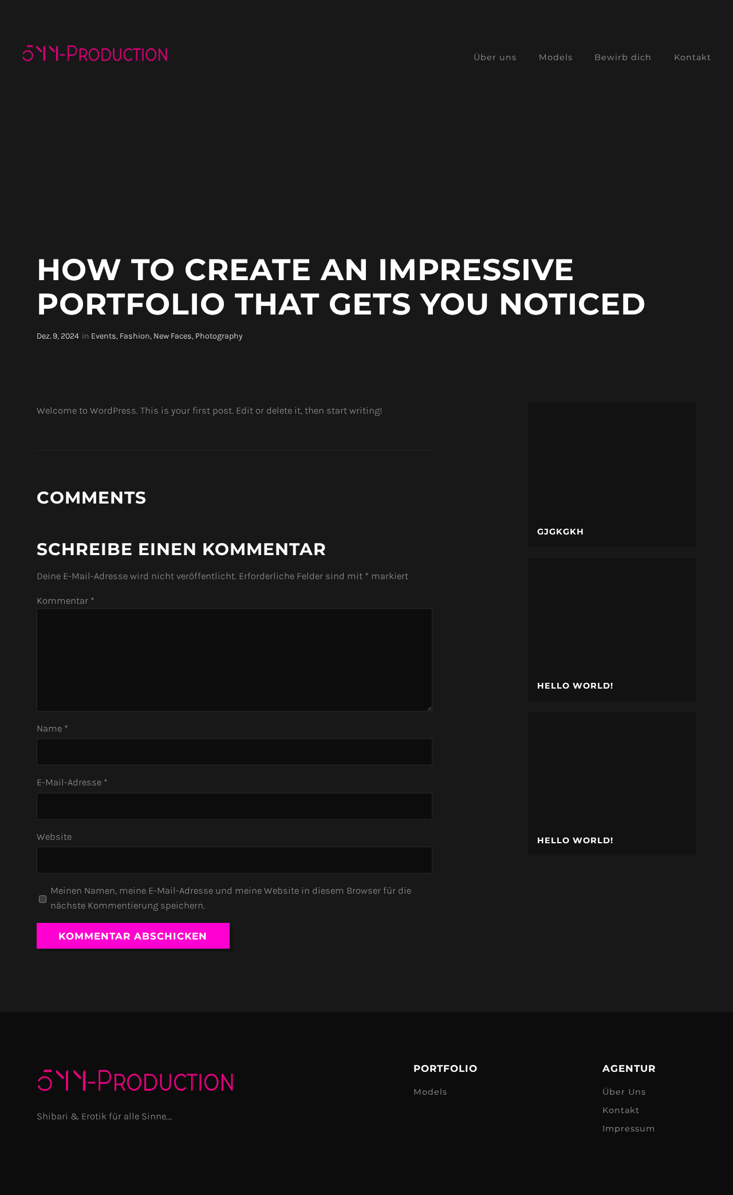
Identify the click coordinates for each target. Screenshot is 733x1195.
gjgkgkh (560, 532)
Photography (218, 336)
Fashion (135, 336)
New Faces (172, 336)
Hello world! (575, 686)
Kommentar (65, 600)
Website (54, 836)
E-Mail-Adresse (72, 782)
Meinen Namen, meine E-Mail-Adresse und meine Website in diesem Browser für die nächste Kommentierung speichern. (230, 898)
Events (103, 336)
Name (52, 728)
